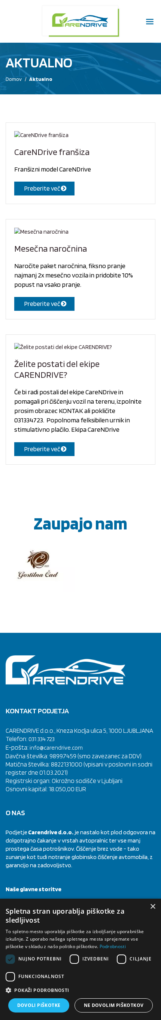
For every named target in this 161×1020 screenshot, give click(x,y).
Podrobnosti (113, 946)
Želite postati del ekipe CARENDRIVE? (57, 369)
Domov (14, 79)
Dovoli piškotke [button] (39, 1005)
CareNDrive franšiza (51, 151)
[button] (80, 990)
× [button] (152, 907)
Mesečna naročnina (50, 248)
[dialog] (80, 959)
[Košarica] (11, 21)
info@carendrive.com (56, 747)
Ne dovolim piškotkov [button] (114, 1005)
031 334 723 (41, 739)
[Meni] (150, 22)
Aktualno (40, 79)
